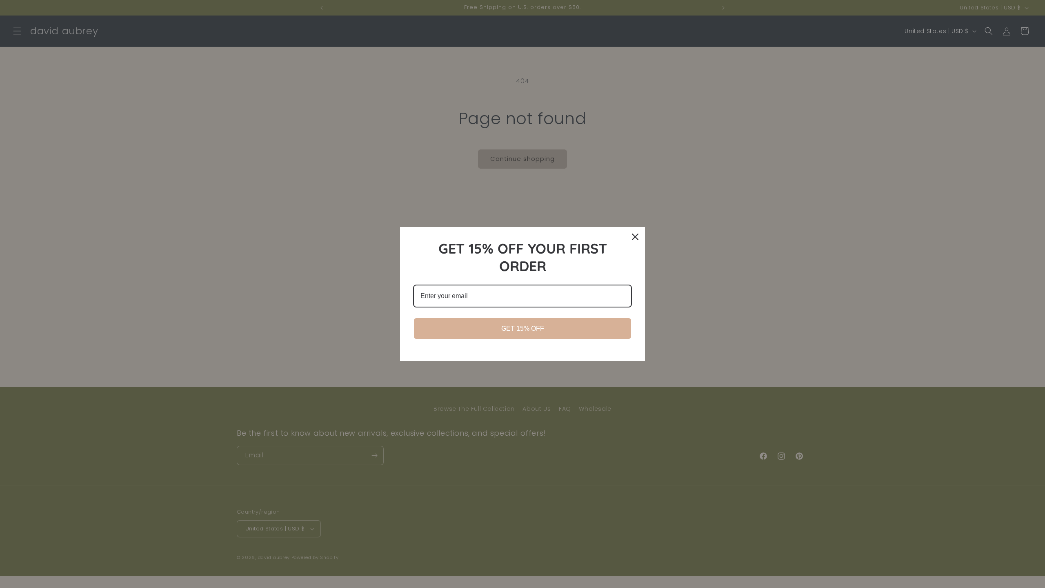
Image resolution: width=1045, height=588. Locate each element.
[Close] (635, 237)
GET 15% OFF (522, 328)
